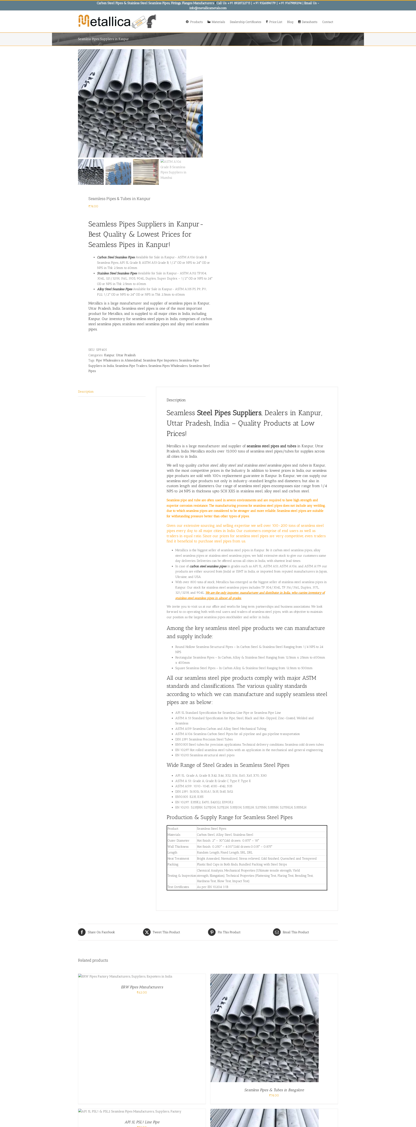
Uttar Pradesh (126, 355)
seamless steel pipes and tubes (271, 446)
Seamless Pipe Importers (160, 360)
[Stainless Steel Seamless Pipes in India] (132, 103)
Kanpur (109, 355)
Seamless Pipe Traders (131, 366)
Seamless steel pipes (138, 308)
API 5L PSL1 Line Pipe (142, 1122)
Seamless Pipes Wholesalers (168, 366)
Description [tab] (86, 392)
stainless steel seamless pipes (145, 324)
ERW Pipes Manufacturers (142, 987)
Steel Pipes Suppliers (229, 412)
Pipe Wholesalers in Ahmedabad (119, 360)
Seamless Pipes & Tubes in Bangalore (274, 1090)
